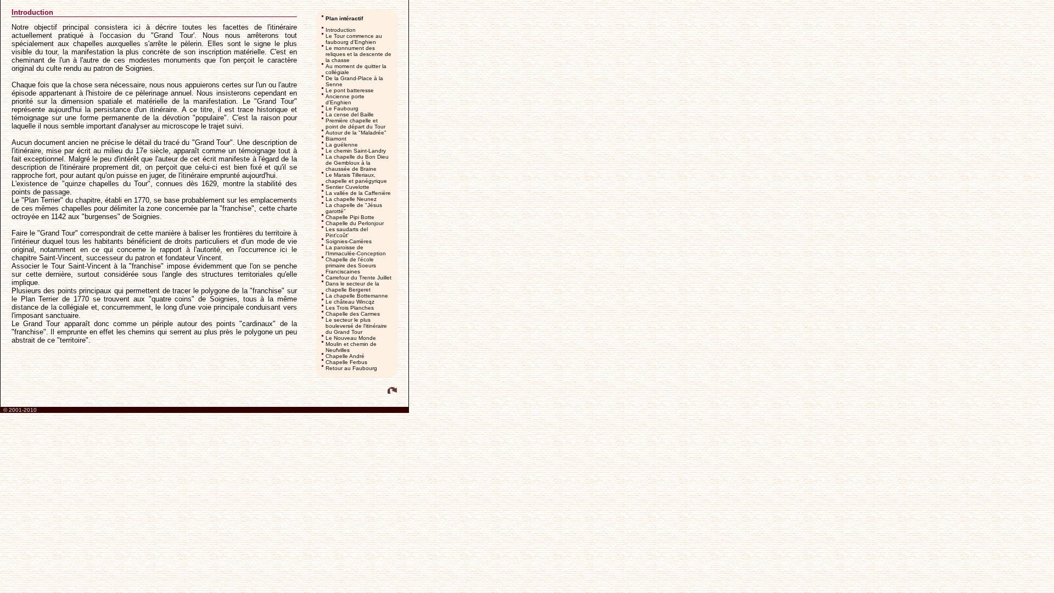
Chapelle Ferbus (346, 362)
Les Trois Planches (350, 308)
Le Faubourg (342, 108)
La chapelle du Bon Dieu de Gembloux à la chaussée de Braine (357, 163)
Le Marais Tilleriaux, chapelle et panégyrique (356, 178)
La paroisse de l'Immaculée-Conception (356, 250)
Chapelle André (345, 356)
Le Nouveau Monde (351, 338)
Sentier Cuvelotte (347, 187)
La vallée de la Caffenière (358, 193)
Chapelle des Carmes (353, 314)
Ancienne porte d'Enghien (345, 99)
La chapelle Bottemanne (357, 296)
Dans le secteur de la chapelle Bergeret (352, 287)
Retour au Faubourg (351, 368)
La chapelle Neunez (351, 199)
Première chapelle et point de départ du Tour (355, 124)
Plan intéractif (344, 18)
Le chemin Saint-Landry (356, 151)
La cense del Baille (350, 114)
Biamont (336, 139)
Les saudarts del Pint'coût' (347, 232)
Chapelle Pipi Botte (350, 217)
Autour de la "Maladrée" (356, 133)
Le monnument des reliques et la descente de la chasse (358, 54)
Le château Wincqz (350, 302)
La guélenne (342, 145)
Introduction (341, 30)
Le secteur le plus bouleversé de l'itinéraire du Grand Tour (356, 326)
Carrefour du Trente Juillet (358, 278)
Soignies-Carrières (349, 241)
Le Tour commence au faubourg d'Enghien (354, 39)
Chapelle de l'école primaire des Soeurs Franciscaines (351, 265)
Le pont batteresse (350, 90)
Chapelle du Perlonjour (355, 223)
